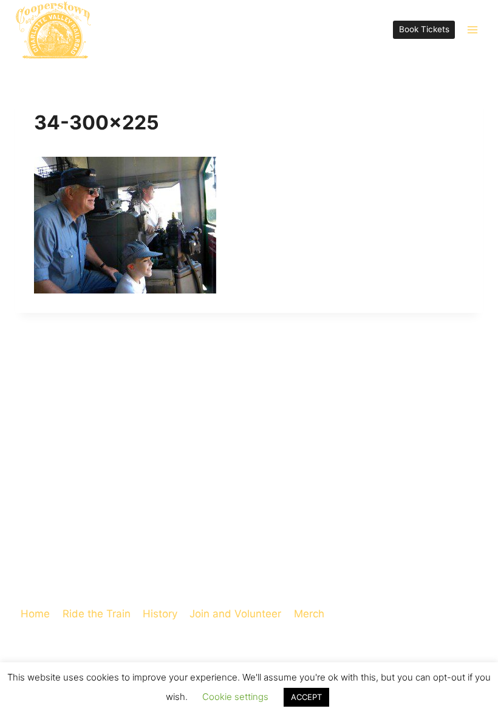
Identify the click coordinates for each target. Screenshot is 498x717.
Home (35, 614)
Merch (309, 614)
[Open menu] (472, 29)
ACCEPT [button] (306, 697)
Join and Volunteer (235, 614)
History (160, 614)
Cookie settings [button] (235, 696)
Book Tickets (424, 29)
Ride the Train (97, 614)
